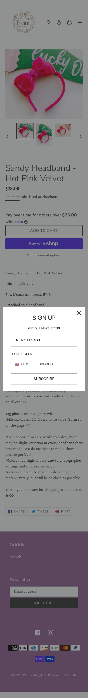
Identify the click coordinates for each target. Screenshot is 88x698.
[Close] (79, 313)
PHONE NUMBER (21, 354)
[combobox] (21, 364)
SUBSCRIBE (44, 379)
